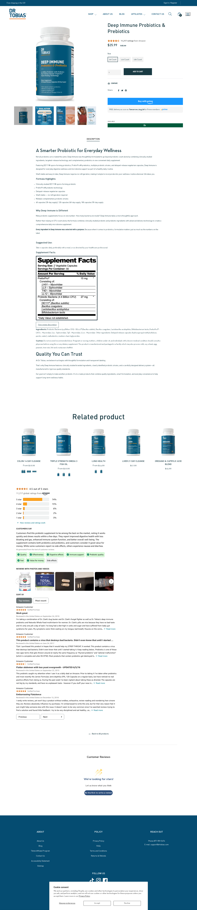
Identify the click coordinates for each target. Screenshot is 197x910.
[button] (92, 14)
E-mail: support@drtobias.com (156, 844)
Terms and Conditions (98, 850)
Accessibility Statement (40, 861)
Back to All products (100, 733)
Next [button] (93, 115)
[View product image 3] (65, 115)
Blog (40, 846)
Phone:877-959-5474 (156, 841)
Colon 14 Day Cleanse (28, 461)
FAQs (98, 846)
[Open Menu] (187, 14)
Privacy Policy (84, 896)
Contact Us (40, 855)
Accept (97, 903)
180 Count (138, 60)
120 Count (125, 60)
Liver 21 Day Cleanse (133, 461)
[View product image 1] (23, 115)
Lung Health (98, 461)
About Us (40, 841)
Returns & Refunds (98, 855)
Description (93, 138)
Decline (127, 903)
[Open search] (171, 14)
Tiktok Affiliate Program (40, 850)
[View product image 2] (44, 115)
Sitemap (40, 866)
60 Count (112, 60)
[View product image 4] (87, 115)
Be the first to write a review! (98, 793)
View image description (47, 325)
